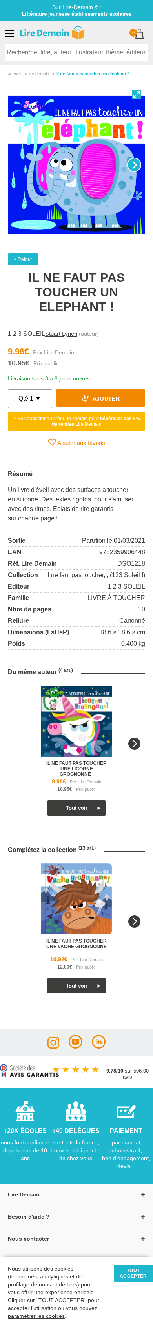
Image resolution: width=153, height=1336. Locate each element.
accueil (14, 73)
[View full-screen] (136, 94)
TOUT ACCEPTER (133, 1273)
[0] (139, 34)
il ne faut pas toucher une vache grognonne (76, 943)
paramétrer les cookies (36, 1316)
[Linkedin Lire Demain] (99, 1046)
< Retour (23, 259)
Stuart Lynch (61, 333)
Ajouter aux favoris (80, 443)
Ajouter (105, 399)
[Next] (134, 165)
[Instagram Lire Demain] (53, 1046)
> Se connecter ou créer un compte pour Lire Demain (76, 421)
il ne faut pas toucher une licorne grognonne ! (76, 768)
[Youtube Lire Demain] (75, 1046)
